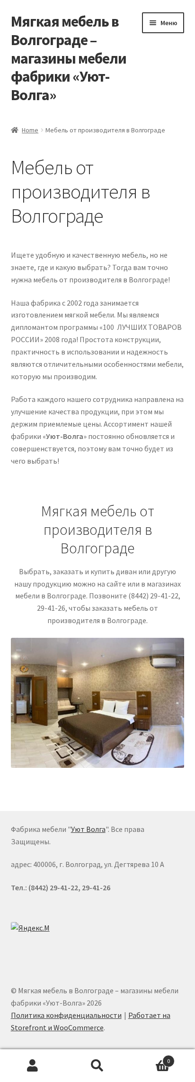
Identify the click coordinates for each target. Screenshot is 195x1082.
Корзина (150, 1057)
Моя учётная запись (32, 1066)
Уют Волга (88, 829)
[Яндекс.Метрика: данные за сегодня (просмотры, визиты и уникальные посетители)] (32, 929)
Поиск (97, 1066)
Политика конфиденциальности (66, 1015)
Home (30, 130)
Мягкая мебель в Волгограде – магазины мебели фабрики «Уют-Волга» (68, 58)
